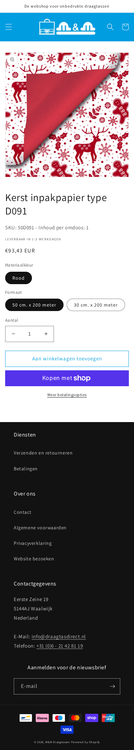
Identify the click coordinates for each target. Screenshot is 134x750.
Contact (22, 512)
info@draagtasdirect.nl (59, 636)
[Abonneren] (112, 686)
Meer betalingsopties (67, 394)
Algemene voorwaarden (40, 527)
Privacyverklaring (33, 543)
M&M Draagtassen (57, 742)
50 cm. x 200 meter (34, 305)
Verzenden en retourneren (43, 453)
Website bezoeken (34, 559)
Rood (18, 278)
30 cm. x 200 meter (96, 305)
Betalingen (26, 469)
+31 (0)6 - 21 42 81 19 (59, 645)
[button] (8, 26)
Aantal (11, 320)
